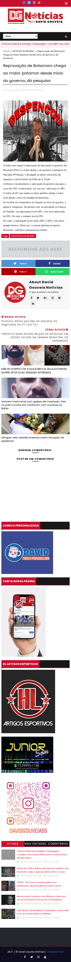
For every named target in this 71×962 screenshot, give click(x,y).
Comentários (58, 843)
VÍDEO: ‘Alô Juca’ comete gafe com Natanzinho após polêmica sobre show (39, 884)
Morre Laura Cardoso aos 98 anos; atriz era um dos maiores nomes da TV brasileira (41, 898)
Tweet (23, 263)
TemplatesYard (55, 951)
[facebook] (24, 2)
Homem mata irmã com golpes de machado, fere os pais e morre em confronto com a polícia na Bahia (33, 405)
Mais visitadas (35, 843)
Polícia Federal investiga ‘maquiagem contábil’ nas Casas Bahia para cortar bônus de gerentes (42, 854)
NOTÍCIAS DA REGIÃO (23, 51)
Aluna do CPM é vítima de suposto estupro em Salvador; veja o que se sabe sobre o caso (43, 870)
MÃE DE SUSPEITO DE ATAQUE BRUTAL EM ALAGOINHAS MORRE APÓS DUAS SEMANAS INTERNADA (34, 370)
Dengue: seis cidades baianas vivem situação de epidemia (32, 439)
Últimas (13, 843)
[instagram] (34, 2)
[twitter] (29, 2)
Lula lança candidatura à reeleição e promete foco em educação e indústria (43, 912)
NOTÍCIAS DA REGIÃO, (33, 90)
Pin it (23, 271)
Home (6, 51)
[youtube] (39, 2)
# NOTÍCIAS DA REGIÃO (23, 235)
